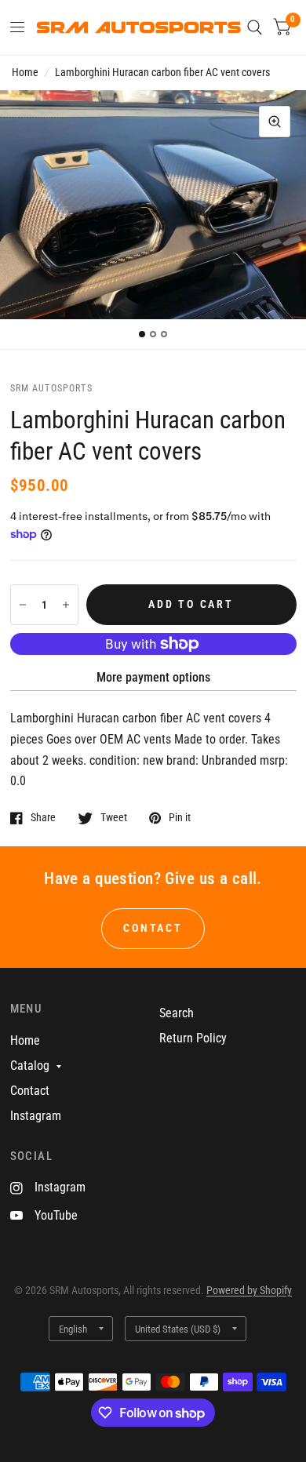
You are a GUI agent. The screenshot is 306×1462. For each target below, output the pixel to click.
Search (176, 1013)
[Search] (255, 27)
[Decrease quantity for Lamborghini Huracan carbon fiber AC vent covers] (23, 604)
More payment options (153, 677)
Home (25, 72)
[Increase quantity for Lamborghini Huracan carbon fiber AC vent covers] (66, 604)
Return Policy (193, 1038)
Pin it (180, 818)
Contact (29, 1090)
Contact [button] (152, 928)
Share (43, 818)
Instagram (35, 1115)
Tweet (113, 818)
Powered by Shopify (249, 1290)
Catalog (29, 1065)
